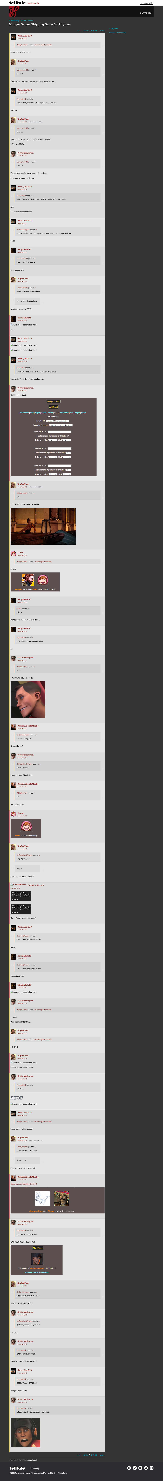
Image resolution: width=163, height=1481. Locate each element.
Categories (146, 13)
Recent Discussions (117, 32)
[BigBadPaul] (13, 62)
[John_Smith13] (13, 37)
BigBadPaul (23, 61)
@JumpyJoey (16, 1184)
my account (146, 3)
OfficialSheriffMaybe (27, 726)
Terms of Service (50, 1473)
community (33, 3)
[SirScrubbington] (13, 154)
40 (101, 30)
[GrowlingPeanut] (18, 885)
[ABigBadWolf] (13, 250)
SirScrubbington (25, 153)
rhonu (20, 552)
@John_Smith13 (30, 1184)
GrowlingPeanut (36, 885)
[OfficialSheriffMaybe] (13, 727)
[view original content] (42, 45)
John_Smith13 (24, 36)
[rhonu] (13, 554)
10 (96, 30)
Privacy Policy (62, 1473)
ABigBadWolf (22, 45)
